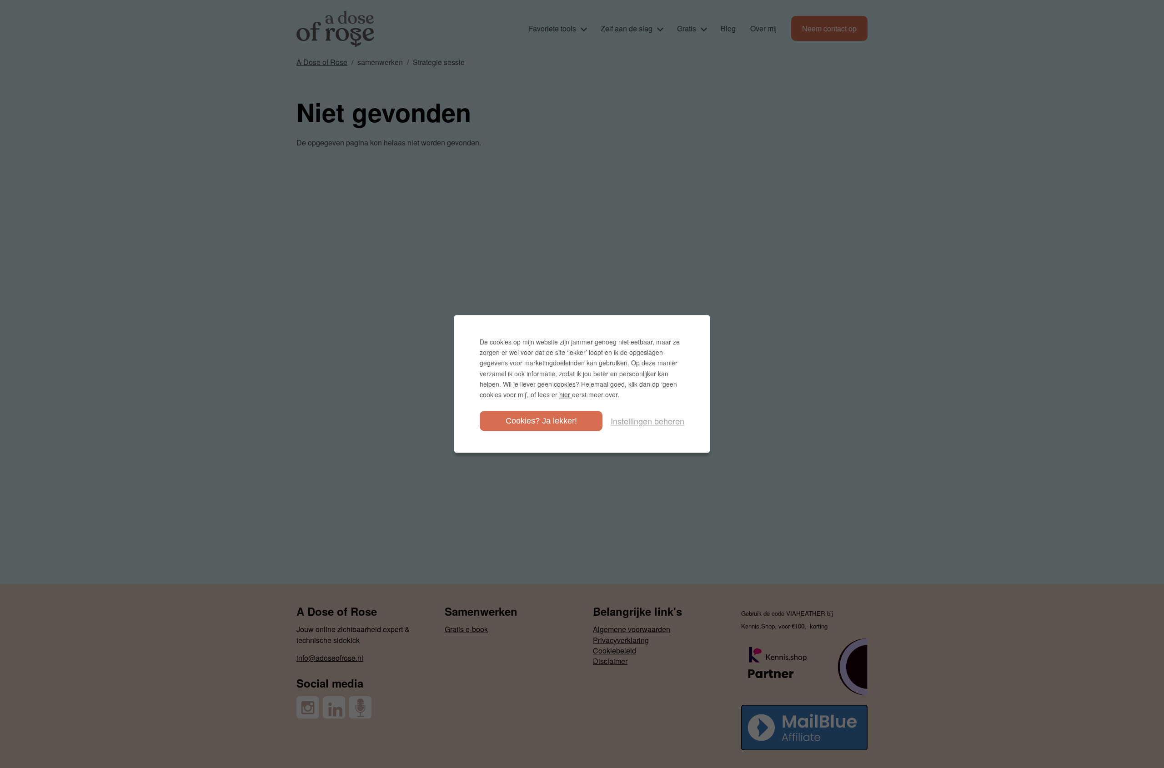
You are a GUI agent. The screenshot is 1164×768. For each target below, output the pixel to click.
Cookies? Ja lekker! (541, 421)
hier (565, 394)
